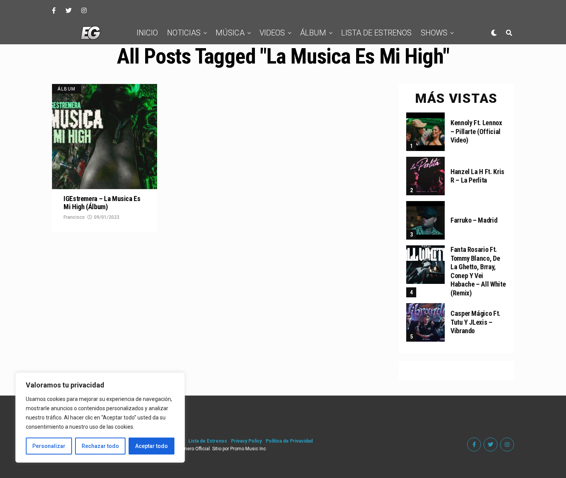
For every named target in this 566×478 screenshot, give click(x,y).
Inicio (147, 32)
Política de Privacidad (289, 441)
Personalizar (48, 446)
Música (230, 32)
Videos (272, 32)
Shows (434, 32)
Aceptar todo (151, 446)
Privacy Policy (246, 441)
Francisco (74, 217)
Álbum (313, 32)
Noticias (184, 32)
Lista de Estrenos (376, 32)
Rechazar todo (100, 446)
